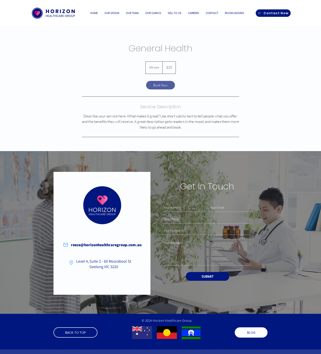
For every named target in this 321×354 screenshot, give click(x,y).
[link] (160, 85)
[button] (153, 13)
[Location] (71, 262)
